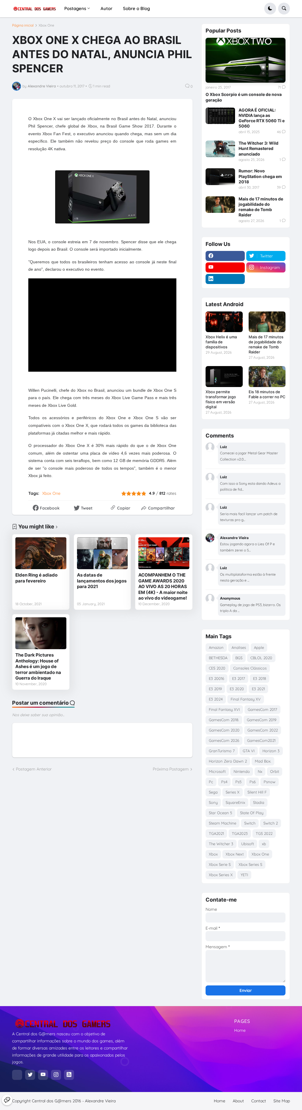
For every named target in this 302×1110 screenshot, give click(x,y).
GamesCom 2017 (262, 709)
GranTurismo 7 (222, 750)
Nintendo (242, 771)
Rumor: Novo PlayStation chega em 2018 (260, 176)
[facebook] (225, 256)
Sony (213, 802)
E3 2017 (238, 678)
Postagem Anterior (34, 769)
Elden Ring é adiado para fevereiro (36, 578)
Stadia (258, 802)
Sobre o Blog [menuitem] (136, 8)
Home (240, 1030)
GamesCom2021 (261, 740)
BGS (238, 657)
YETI (244, 874)
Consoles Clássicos (250, 668)
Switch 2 (270, 823)
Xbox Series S (250, 864)
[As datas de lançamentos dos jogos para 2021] (102, 553)
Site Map (281, 1101)
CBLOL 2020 (261, 657)
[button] (270, 8)
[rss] (69, 1075)
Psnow (269, 781)
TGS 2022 (264, 833)
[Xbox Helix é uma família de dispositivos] (224, 321)
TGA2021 (216, 833)
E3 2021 (258, 688)
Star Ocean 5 (220, 812)
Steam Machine (222, 823)
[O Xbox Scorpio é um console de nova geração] (245, 60)
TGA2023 (240, 833)
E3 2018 (259, 678)
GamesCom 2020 (224, 730)
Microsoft (217, 771)
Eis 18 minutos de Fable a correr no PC (267, 394)
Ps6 (253, 781)
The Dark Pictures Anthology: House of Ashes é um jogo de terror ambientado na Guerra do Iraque (38, 666)
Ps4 (224, 781)
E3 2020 (237, 688)
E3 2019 (215, 688)
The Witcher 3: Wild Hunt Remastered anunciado (258, 148)
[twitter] (30, 1075)
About (238, 1101)
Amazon (216, 647)
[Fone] (7, 1100)
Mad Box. (263, 761)
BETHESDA (218, 657)
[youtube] (225, 267)
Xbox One (46, 25)
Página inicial (23, 25)
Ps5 (238, 781)
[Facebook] (17, 1075)
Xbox (213, 854)
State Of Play (251, 812)
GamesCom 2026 (224, 740)
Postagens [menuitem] (75, 8)
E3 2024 (216, 699)
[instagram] (56, 1075)
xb (264, 843)
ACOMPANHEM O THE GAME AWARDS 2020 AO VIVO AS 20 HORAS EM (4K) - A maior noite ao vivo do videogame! (163, 586)
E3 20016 (216, 678)
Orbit (274, 771)
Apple (259, 647)
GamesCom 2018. (224, 719)
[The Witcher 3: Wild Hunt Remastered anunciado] (220, 149)
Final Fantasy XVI (224, 709)
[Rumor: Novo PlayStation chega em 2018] (220, 176)
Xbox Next (235, 854)
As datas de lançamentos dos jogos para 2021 (102, 580)
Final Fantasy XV (246, 699)
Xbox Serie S (220, 864)
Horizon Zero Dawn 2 (228, 761)
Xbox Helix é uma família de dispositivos (221, 341)
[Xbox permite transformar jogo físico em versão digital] (224, 376)
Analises (239, 647)
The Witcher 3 (221, 843)
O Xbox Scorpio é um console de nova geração (244, 97)
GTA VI (249, 750)
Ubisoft (247, 843)
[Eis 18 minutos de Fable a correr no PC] (267, 376)
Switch (249, 823)
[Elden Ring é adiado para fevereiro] (40, 553)
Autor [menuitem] (106, 8)
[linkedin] (225, 279)
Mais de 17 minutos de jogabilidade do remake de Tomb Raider (261, 207)
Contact (258, 1101)
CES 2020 (217, 668)
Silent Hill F (257, 792)
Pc (211, 781)
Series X (232, 792)
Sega (213, 792)
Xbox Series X (221, 874)
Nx (260, 771)
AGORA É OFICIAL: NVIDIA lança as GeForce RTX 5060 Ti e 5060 (262, 118)
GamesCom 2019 (261, 719)
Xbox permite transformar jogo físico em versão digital (221, 399)
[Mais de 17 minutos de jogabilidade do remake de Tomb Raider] (220, 204)
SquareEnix (235, 802)
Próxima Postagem (171, 769)
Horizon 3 (271, 750)
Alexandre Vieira (100, 1101)
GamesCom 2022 (262, 730)
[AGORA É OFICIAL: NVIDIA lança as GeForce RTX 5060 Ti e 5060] (220, 115)
